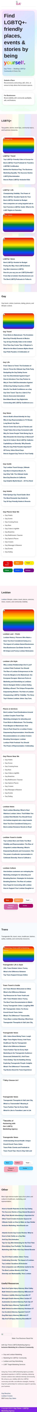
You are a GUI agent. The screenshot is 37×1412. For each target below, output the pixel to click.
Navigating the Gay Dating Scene (15, 372)
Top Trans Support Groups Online (15, 975)
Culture (7, 570)
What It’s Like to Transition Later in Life (17, 1110)
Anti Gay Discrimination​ (10, 1239)
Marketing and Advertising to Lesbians (17, 681)
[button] (2, 3)
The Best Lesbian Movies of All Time (15, 1270)
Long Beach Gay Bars (11, 423)
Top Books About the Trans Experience (17, 1070)
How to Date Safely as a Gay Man (13, 1236)
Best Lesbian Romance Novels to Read (17, 827)
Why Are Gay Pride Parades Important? (17, 447)
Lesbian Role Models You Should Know (17, 817)
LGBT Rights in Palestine (12, 210)
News (17, 563)
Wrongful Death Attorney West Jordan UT (17, 1298)
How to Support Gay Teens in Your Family (18, 453)
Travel (28, 563)
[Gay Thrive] (18, 3)
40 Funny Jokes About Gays (13, 450)
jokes (28, 1196)
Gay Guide (7, 563)
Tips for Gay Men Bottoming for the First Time (18, 1243)
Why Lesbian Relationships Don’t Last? (17, 665)
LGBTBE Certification (11, 166)
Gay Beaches (6, 1393)
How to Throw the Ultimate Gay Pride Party (18, 369)
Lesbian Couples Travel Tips (13, 715)
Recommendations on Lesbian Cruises (17, 736)
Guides (25, 905)
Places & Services (10, 906)
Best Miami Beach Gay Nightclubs (15, 399)
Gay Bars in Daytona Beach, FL (14, 471)
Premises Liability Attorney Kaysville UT (16, 1295)
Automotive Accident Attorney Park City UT (17, 1302)
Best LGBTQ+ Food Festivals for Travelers (18, 163)
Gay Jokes (12, 1398)
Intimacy (27, 570)
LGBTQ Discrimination (11, 176)
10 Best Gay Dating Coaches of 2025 (16, 386)
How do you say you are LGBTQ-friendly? (18, 272)
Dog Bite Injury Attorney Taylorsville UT (16, 1305)
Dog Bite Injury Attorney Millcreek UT (15, 1315)
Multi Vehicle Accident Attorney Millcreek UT (17, 1292)
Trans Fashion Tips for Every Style (15, 1050)
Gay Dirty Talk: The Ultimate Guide (15, 474)
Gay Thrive (7, 69)
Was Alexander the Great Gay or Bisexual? (18, 437)
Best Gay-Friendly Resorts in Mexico (16, 338)
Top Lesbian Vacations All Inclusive (14, 1263)
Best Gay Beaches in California (14, 477)
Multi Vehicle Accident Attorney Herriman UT (18, 1308)
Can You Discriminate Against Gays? (16, 376)
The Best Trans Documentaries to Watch (17, 1002)
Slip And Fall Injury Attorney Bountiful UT (16, 1318)
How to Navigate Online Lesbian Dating (17, 685)
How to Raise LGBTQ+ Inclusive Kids (16, 179)
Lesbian (4, 599)
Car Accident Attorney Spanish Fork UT (16, 1312)
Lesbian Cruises (6, 1396)
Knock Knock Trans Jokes (12, 1012)
